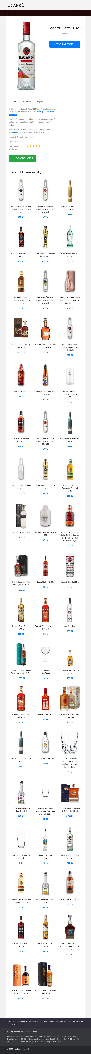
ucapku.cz (17, 1049)
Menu (8, 13)
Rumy (52, 1042)
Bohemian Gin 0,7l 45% (29, 1042)
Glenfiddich (44, 1042)
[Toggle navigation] (82, 13)
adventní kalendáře (26, 1036)
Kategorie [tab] (39, 101)
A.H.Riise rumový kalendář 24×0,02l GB (50, 1036)
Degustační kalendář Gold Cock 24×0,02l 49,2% (47, 1039)
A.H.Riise (71, 1039)
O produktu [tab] (15, 101)
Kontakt (26, 1049)
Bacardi (65, 33)
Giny (59, 1042)
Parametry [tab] (27, 101)
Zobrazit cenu (66, 44)
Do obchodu (24, 158)
